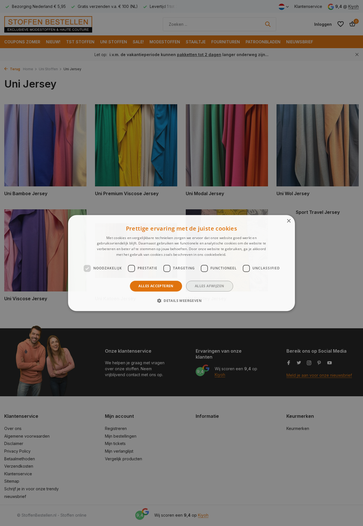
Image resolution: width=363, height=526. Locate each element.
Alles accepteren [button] (155, 286)
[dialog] (181, 263)
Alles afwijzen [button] (209, 286)
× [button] (288, 221)
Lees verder (237, 254)
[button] (181, 300)
